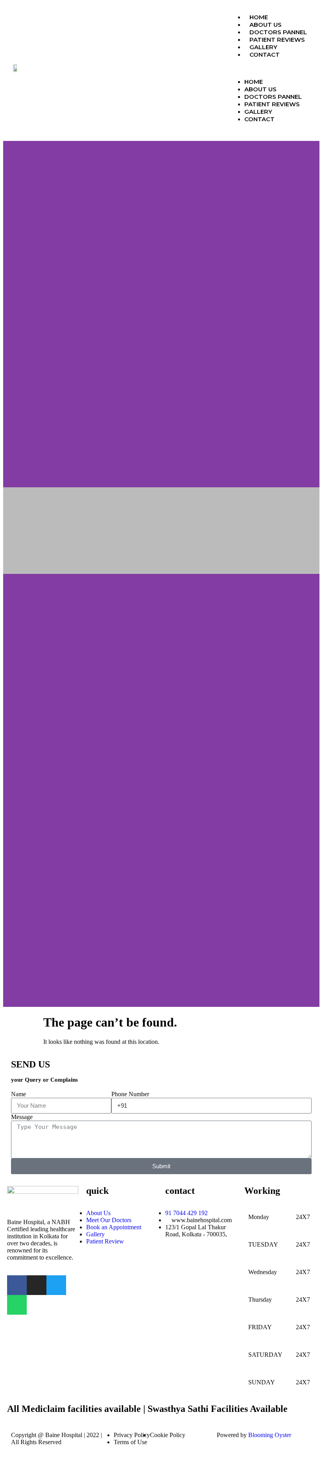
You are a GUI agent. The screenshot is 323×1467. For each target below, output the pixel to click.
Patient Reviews (277, 39)
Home (258, 17)
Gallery (263, 47)
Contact (264, 54)
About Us (265, 24)
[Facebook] (17, 1285)
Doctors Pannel (278, 32)
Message (22, 1117)
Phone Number (130, 1094)
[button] (272, 68)
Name (18, 1094)
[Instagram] (36, 1285)
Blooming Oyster (269, 1435)
